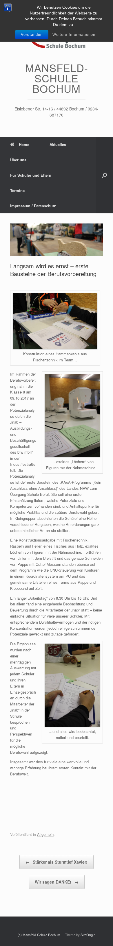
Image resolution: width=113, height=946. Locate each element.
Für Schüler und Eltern (30, 175)
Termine (17, 190)
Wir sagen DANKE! (57, 882)
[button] (104, 175)
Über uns (18, 159)
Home (24, 144)
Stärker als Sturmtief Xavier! (56, 862)
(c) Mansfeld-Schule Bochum (39, 934)
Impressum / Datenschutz (33, 205)
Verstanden (32, 34)
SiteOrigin (88, 934)
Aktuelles (58, 144)
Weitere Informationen (73, 34)
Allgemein (45, 834)
